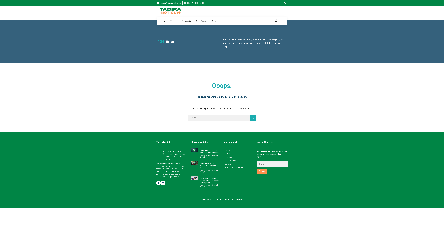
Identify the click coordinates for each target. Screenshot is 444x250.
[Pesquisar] (253, 118)
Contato (214, 21)
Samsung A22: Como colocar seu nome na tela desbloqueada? (209, 180)
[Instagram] (285, 3)
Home (163, 21)
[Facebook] (281, 3)
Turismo (173, 21)
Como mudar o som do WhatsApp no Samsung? (209, 152)
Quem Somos (201, 21)
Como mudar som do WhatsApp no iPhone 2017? (208, 165)
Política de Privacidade (234, 167)
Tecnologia (186, 21)
